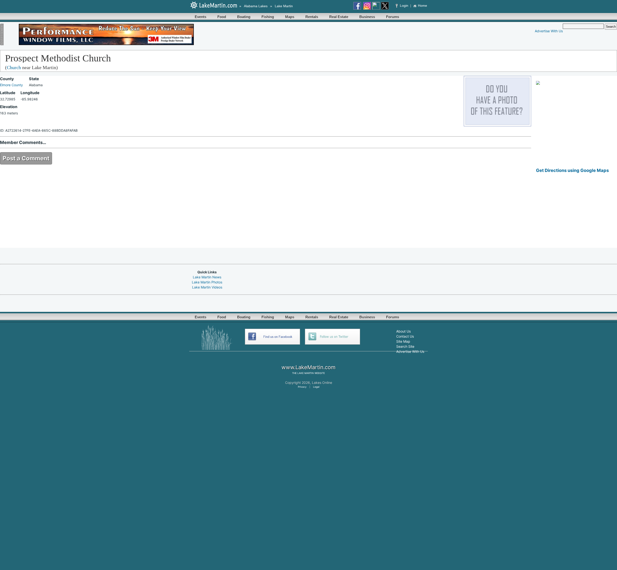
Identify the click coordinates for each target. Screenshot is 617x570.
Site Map (403, 341)
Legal (316, 386)
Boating (243, 17)
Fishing (268, 17)
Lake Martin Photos (207, 282)
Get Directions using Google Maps (572, 170)
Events (200, 17)
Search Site (405, 346)
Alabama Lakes (256, 6)
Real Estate (338, 17)
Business (367, 17)
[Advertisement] (576, 214)
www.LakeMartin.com (308, 367)
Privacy (302, 386)
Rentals (311, 17)
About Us (403, 331)
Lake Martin (284, 6)
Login (404, 5)
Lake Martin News (207, 277)
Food (221, 17)
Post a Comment (26, 158)
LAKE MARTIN (305, 373)
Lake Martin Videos (207, 287)
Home (422, 5)
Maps (289, 17)
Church (14, 67)
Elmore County (11, 85)
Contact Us (405, 336)
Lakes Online (322, 382)
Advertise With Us (549, 31)
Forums (392, 17)
